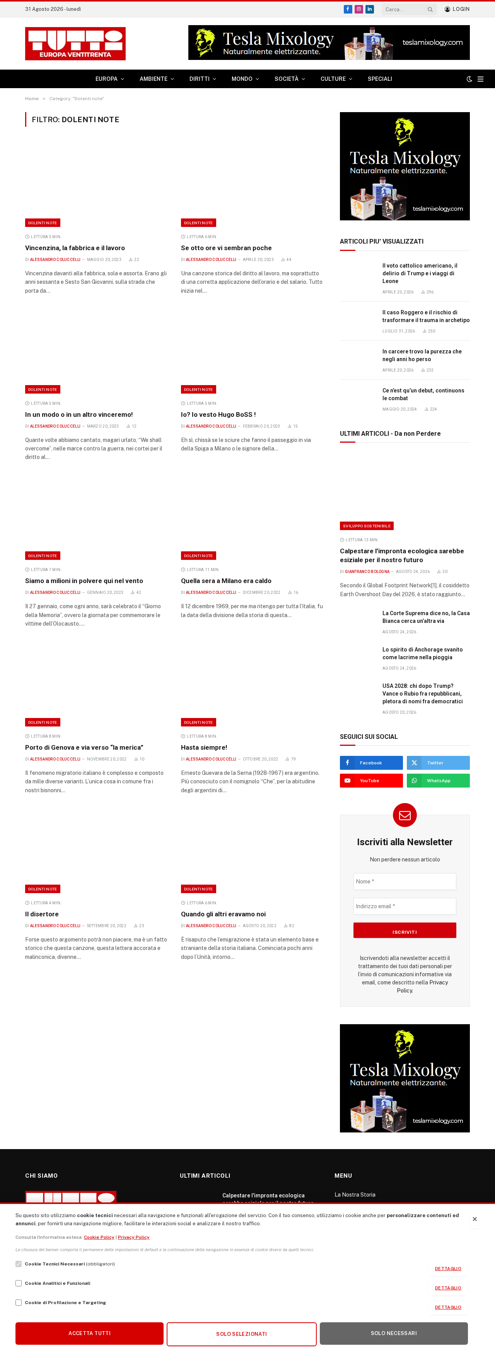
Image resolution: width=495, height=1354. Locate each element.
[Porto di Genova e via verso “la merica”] (96, 684)
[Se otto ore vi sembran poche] (252, 184)
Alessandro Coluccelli (55, 259)
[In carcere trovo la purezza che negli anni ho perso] (358, 360)
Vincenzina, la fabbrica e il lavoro (75, 248)
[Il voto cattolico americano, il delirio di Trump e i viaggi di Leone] (358, 274)
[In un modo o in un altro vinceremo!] (96, 351)
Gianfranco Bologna (367, 572)
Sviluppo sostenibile (367, 526)
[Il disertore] (96, 850)
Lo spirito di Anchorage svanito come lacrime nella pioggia (422, 653)
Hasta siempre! (204, 747)
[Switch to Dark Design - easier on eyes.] (469, 79)
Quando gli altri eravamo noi (223, 914)
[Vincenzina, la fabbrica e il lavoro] (96, 184)
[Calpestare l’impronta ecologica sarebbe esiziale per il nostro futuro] (405, 491)
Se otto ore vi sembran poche (226, 248)
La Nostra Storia (355, 1195)
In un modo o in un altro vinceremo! (79, 414)
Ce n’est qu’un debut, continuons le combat (423, 394)
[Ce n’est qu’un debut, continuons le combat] (358, 399)
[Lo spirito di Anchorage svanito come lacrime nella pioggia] (358, 658)
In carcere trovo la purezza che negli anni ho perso (422, 355)
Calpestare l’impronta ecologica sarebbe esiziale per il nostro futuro (402, 555)
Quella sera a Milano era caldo (226, 581)
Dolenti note (42, 222)
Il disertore (42, 914)
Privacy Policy (134, 1237)
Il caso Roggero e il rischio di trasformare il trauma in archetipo (426, 316)
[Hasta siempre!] (252, 684)
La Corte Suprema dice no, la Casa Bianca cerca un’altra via (426, 617)
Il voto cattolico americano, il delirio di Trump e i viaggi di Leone (419, 273)
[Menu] (480, 79)
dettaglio (448, 1268)
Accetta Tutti (89, 1333)
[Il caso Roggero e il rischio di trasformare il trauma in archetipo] (358, 321)
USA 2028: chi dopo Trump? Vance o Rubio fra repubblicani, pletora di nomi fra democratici (422, 693)
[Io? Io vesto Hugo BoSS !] (252, 351)
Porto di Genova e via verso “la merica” (84, 747)
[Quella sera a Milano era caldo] (252, 518)
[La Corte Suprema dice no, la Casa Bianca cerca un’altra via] (358, 622)
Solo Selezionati (241, 1334)
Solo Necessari (394, 1333)
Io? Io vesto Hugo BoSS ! (218, 414)
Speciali (380, 79)
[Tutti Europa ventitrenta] (75, 43)
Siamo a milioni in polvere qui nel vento (84, 581)
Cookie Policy (99, 1237)
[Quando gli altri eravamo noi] (252, 850)
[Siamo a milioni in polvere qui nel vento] (96, 518)
